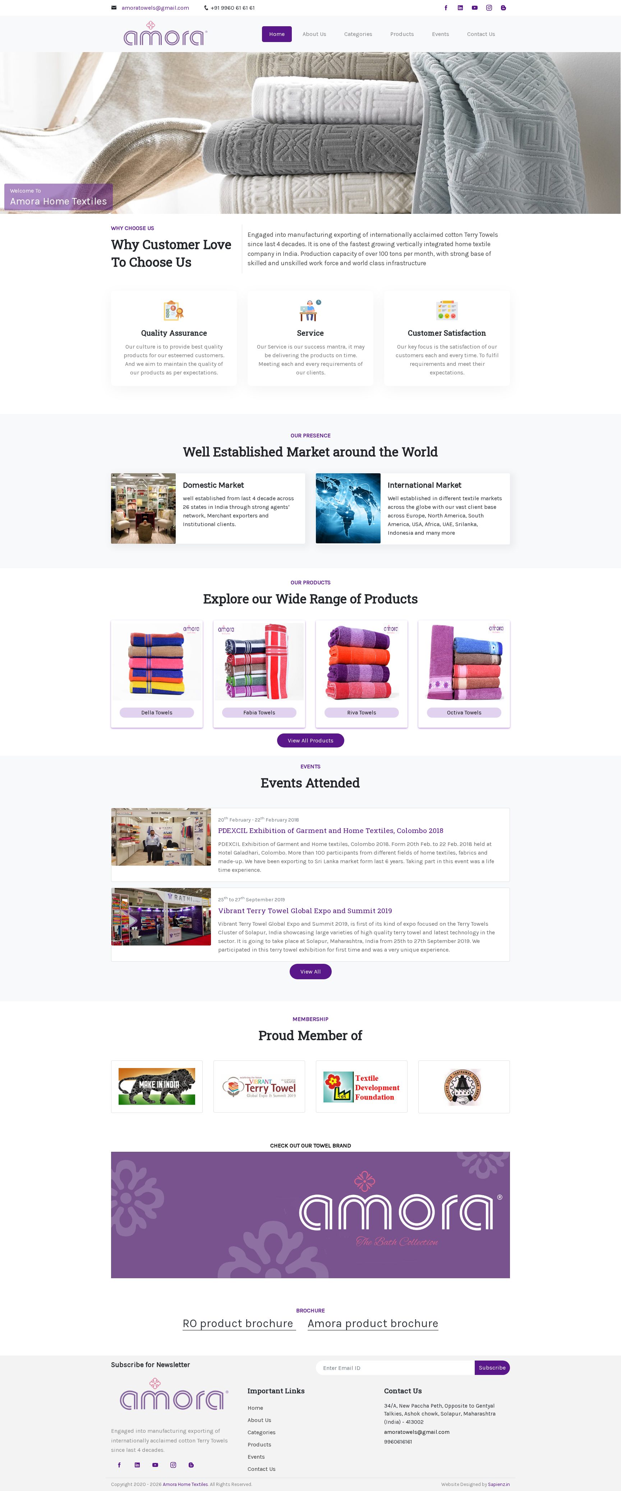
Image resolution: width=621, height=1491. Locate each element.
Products (402, 34)
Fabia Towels (259, 712)
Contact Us (481, 34)
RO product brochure (239, 1323)
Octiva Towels (464, 712)
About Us (314, 34)
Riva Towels (361, 712)
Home (280, 33)
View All (310, 971)
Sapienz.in (499, 1484)
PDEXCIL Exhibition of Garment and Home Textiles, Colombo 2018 (330, 830)
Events (440, 34)
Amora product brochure (373, 1323)
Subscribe (492, 1367)
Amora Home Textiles (185, 1484)
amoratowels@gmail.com (155, 7)
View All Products (311, 740)
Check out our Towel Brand (310, 1145)
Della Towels (156, 712)
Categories (358, 34)
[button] (46, 133)
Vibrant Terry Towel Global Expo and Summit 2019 (305, 910)
